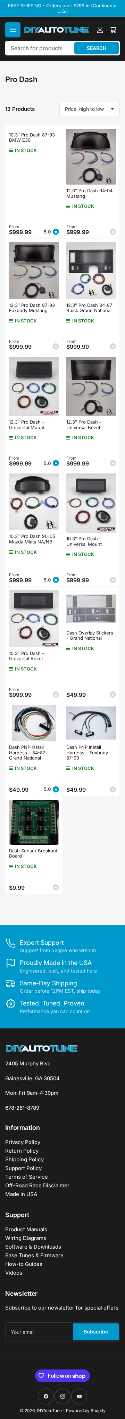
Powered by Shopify (86, 1410)
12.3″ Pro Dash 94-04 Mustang (89, 193)
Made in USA (21, 1194)
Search (96, 48)
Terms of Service (26, 1176)
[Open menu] (12, 29)
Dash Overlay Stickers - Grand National (89, 635)
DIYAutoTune (49, 1410)
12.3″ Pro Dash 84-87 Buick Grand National (89, 307)
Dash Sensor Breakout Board (33, 853)
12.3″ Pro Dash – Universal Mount (26, 424)
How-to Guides (23, 1264)
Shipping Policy (24, 1159)
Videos (13, 1272)
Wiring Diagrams (25, 1238)
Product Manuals (26, 1229)
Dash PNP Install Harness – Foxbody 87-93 (87, 752)
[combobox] (62, 48)
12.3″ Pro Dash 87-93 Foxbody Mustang (32, 307)
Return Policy (22, 1150)
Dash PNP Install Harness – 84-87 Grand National (27, 752)
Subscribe (96, 1331)
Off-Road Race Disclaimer (37, 1185)
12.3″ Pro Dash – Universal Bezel (84, 424)
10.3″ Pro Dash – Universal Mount (84, 541)
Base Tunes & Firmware (34, 1255)
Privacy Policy (22, 1142)
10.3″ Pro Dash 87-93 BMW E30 (32, 137)
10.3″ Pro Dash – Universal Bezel (26, 656)
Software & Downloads (33, 1246)
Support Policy (23, 1168)
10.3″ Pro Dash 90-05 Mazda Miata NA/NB (32, 538)
